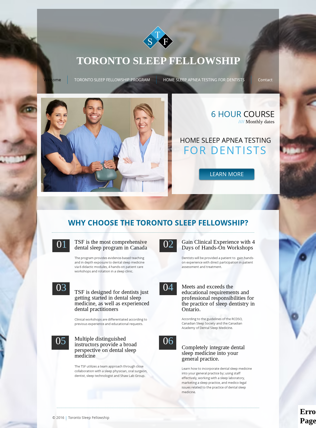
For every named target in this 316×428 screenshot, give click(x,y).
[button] (112, 80)
